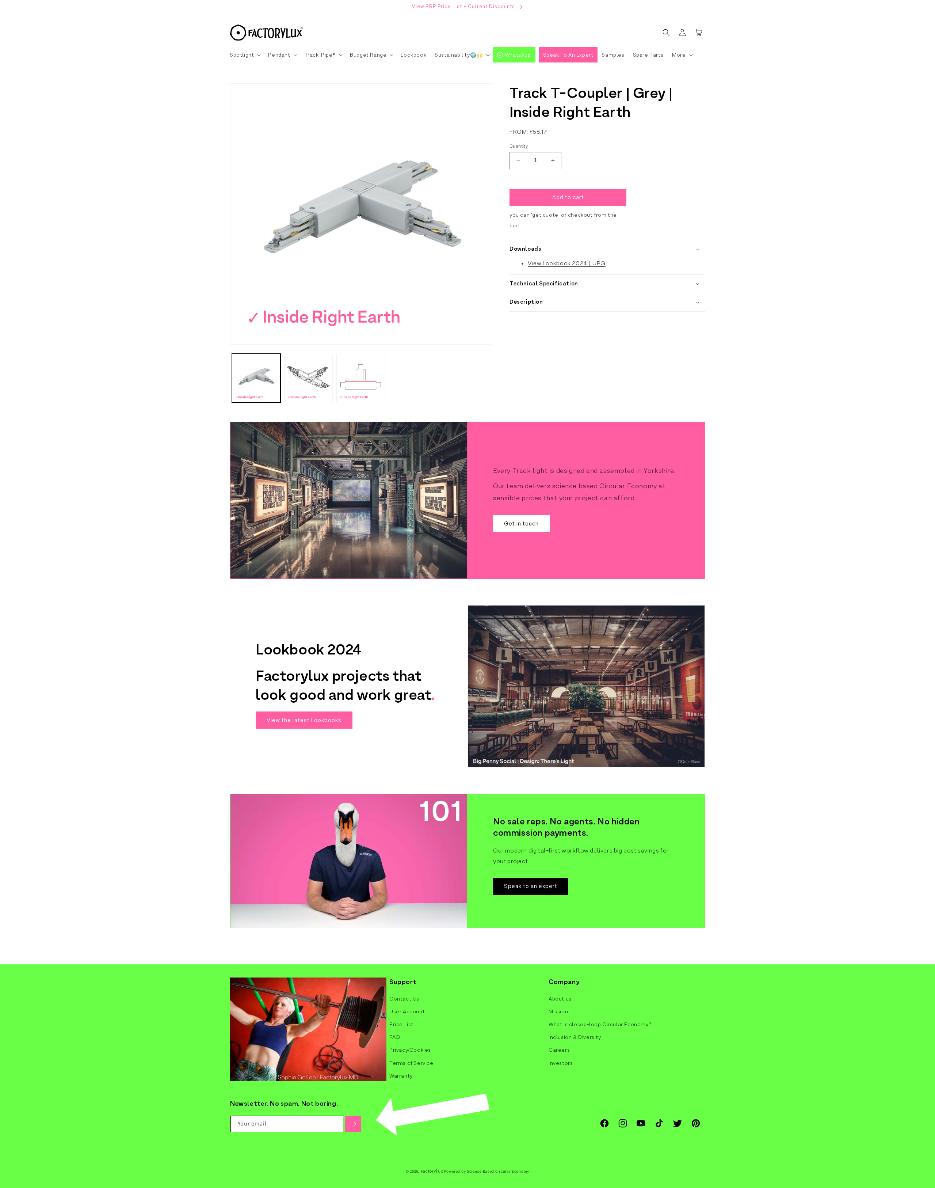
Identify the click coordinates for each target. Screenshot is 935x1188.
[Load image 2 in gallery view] (308, 378)
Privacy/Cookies (410, 1050)
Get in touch (521, 523)
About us (560, 999)
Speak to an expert (530, 886)
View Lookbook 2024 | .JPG (567, 263)
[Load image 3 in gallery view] (360, 378)
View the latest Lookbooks (304, 720)
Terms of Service (411, 1063)
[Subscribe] (353, 1124)
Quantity (519, 146)
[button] (245, 54)
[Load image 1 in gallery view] (256, 378)
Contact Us (404, 999)
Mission (558, 1011)
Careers (559, 1050)
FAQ (394, 1037)
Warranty (401, 1076)
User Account (407, 1011)
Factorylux (432, 1171)
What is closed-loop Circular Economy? (600, 1024)
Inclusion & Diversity (575, 1037)
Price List (401, 1024)
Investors (561, 1063)
